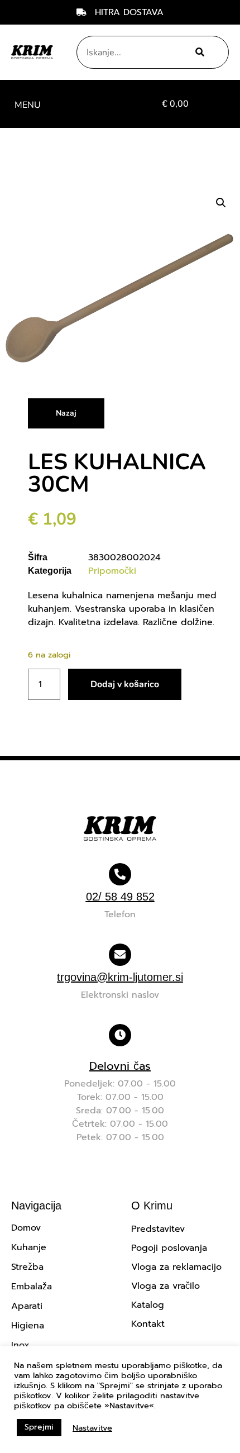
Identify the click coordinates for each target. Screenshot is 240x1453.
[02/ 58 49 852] (120, 874)
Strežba (27, 1267)
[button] (27, 104)
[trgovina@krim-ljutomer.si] (120, 955)
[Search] (197, 52)
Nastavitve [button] (92, 1428)
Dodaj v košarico (124, 684)
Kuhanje (28, 1247)
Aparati (26, 1306)
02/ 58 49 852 (120, 896)
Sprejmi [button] (39, 1427)
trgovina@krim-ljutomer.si (120, 977)
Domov (26, 1227)
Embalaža (31, 1286)
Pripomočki (112, 571)
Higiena (27, 1325)
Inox (20, 1345)
